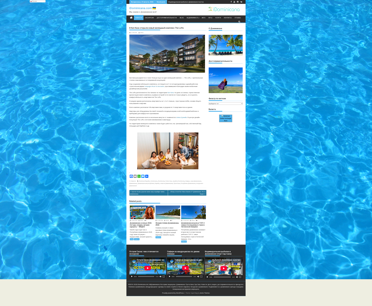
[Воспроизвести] (132, 276)
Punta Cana (169, 181)
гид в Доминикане (196, 181)
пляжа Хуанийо (181, 117)
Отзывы (238, 18)
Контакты (228, 18)
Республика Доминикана (188, 183)
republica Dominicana (179, 181)
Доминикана (133, 183)
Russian (34, 1)
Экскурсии (149, 18)
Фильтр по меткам (217, 98)
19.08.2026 (134, 220)
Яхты (210, 18)
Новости (138, 18)
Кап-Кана (170, 92)
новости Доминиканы (166, 183)
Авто (203, 18)
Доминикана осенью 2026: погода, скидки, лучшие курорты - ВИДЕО (192, 2)
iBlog (182, 18)
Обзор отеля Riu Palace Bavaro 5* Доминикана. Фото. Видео (188, 193)
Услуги (218, 18)
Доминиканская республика (146, 183)
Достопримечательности (167, 18)
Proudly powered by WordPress (173, 293)
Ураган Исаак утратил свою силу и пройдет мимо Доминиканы (147, 193)
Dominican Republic (144, 181)
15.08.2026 (160, 220)
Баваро (188, 181)
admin (141, 32)
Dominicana (154, 181)
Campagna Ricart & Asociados (154, 86)
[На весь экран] (164, 276)
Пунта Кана (177, 183)
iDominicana (161, 181)
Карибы (157, 183)
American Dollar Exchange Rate (225, 118)
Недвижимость (193, 18)
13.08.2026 (185, 220)
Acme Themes (205, 293)
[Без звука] (160, 276)
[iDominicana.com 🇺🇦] (131, 17)
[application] (147, 268)
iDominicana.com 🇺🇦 (142, 8)
